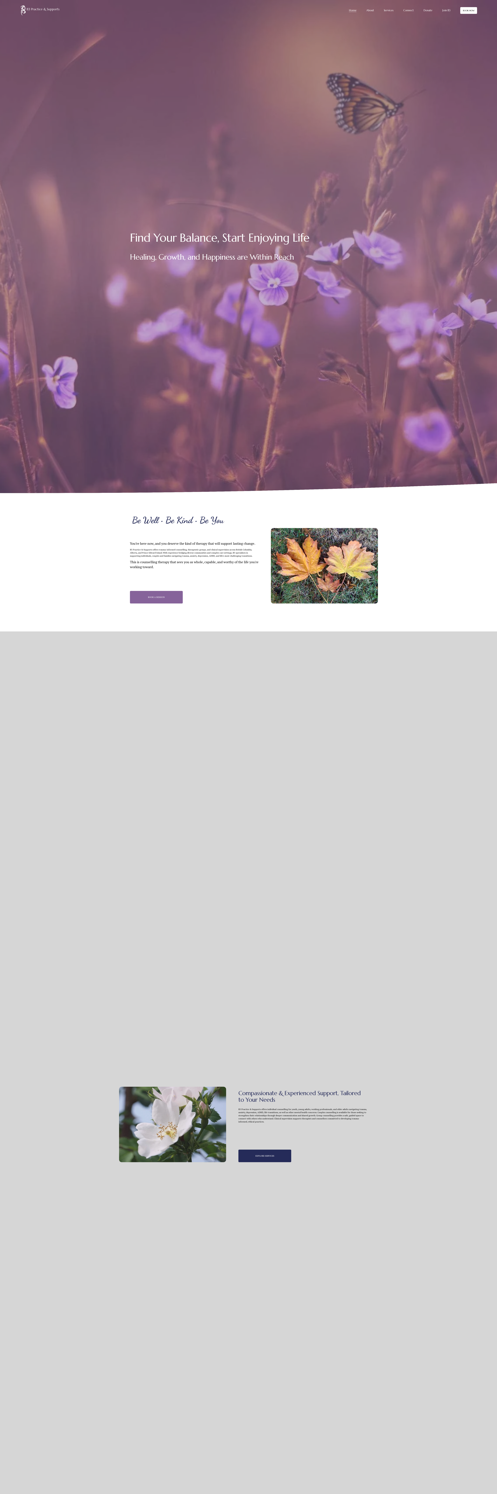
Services (388, 10)
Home (352, 10)
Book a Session (156, 597)
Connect (408, 10)
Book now (468, 10)
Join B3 (446, 10)
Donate (427, 10)
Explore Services (264, 1155)
